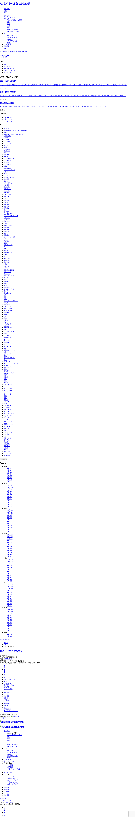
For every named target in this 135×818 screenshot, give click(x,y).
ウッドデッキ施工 (9, 237)
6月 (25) (9, 571)
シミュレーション (9, 170)
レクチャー (7, 392)
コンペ (6, 377)
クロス (6, 322)
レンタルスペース (9, 158)
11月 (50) (10, 537)
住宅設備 (7, 151)
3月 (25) (9, 577)
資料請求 (7, 698)
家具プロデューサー (10, 350)
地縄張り (7, 227)
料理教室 (7, 162)
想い (5, 33)
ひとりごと (7, 453)
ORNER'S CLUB (5, 800)
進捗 (5, 254)
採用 (5, 11)
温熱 (5, 166)
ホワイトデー (8, 354)
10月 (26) (10, 514)
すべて (6, 64)
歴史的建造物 (8, 367)
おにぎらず (7, 164)
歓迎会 (6, 320)
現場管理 (7, 371)
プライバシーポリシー (11, 711)
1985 (5, 173)
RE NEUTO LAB (9, 361)
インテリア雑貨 (9, 413)
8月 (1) (9, 634)
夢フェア (7, 277)
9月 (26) (9, 516)
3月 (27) (9, 478)
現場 (5, 369)
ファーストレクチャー (11, 301)
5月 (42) (9, 548)
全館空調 (7, 221)
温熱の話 (7, 446)
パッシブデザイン (9, 432)
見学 (5, 403)
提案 (5, 318)
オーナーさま (8, 327)
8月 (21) (9, 567)
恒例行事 (7, 147)
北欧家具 (7, 196)
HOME (6, 643)
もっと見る (4, 459)
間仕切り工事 (8, 252)
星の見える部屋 (9, 289)
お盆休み (7, 229)
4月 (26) (9, 525)
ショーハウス (8, 388)
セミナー (7, 436)
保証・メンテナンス (14, 29)
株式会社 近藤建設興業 (15, 4)
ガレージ (7, 218)
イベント (7, 13)
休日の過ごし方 (9, 270)
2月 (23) (9, 579)
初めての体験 (8, 225)
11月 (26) (10, 487)
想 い (8, 748)
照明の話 (7, 128)
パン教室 (7, 185)
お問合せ (7, 700)
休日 (5, 297)
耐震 (5, 132)
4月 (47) (9, 550)
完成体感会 (7, 293)
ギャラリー (7, 409)
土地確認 (7, 231)
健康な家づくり (12, 37)
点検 (5, 352)
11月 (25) (10, 586)
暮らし (6, 210)
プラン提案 (7, 306)
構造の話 (7, 428)
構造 (5, 360)
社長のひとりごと (9, 70)
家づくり (7, 212)
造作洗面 (7, 281)
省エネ (6, 382)
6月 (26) (9, 472)
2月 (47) (9, 554)
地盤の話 (7, 451)
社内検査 (7, 139)
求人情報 (7, 696)
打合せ (6, 172)
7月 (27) (9, 594)
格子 (5, 223)
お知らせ (7, 703)
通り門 (6, 291)
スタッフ (7, 419)
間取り (6, 145)
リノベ (6, 175)
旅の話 (6, 365)
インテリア (7, 411)
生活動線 (7, 262)
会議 (5, 396)
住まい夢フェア (9, 275)
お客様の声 (7, 66)
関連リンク (7, 709)
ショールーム (8, 402)
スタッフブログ (9, 72)
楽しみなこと (8, 181)
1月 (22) (9, 506)
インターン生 (8, 245)
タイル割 (7, 258)
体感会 (6, 450)
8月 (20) (9, 468)
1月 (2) (9, 636)
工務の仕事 (7, 194)
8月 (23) (9, 617)
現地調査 (7, 342)
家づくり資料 (8, 310)
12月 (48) (10, 535)
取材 (5, 316)
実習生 (6, 348)
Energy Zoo (7, 168)
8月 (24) (9, 493)
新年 (5, 153)
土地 (5, 333)
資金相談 (7, 204)
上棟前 (6, 156)
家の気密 (7, 455)
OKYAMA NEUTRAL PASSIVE (14, 134)
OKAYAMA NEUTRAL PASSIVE (15, 130)
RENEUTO (7, 44)
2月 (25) (9, 529)
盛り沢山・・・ (9, 440)
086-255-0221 (8, 659)
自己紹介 (7, 417)
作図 (5, 285)
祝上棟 (6, 442)
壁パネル (7, 187)
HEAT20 (6, 340)
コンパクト (7, 143)
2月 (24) (9, 480)
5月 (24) (9, 474)
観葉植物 (7, 287)
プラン (6, 239)
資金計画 (7, 206)
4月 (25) (9, 476)
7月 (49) (9, 544)
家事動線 (7, 260)
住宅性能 (7, 179)
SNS (5, 386)
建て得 (6, 400)
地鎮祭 (6, 430)
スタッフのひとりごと (11, 363)
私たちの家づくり (9, 18)
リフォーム (7, 160)
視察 (5, 375)
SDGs (9, 43)
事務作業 (7, 192)
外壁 (5, 268)
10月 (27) (10, 489)
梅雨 (5, 299)
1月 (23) (9, 481)
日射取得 (7, 154)
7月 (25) (9, 495)
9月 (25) (9, 491)
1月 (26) (9, 531)
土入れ (6, 344)
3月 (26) (9, 602)
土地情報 (7, 46)
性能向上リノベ (9, 177)
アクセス (7, 694)
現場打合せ (7, 324)
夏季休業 (7, 235)
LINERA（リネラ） (13, 31)
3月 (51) (9, 552)
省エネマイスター (9, 358)
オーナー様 (7, 394)
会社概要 (10, 765)
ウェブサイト (8, 335)
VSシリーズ (7, 426)
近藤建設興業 (8, 214)
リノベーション (9, 421)
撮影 (5, 314)
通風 (5, 356)
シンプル (7, 141)
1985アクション (12, 41)
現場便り (7, 444)
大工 (5, 247)
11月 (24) (10, 561)
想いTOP (10, 35)
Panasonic (7, 149)
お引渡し (7, 434)
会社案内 (7, 9)
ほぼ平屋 (7, 220)
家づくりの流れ (5, 639)
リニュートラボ (9, 373)
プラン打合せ (8, 183)
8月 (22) (9, 592)
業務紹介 (7, 241)
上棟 (5, 329)
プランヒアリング (9, 331)
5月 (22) (9, 523)
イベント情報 (8, 308)
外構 (5, 264)
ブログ (6, 48)
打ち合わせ (7, 405)
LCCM (9, 39)
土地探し (7, 312)
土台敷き (7, 200)
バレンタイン (8, 384)
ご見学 (6, 202)
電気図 (6, 250)
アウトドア (7, 272)
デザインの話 (8, 424)
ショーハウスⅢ (9, 390)
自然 (5, 295)
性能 (8, 24)
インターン (7, 346)
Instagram (6, 326)
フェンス (7, 266)
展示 (5, 198)
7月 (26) (9, 470)
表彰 (5, 379)
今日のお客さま (9, 438)
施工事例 (7, 16)
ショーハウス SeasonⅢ (11, 216)
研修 (5, 398)
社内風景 (7, 407)
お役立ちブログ (9, 68)
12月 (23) (10, 510)
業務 (5, 248)
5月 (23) (9, 499)
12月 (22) (10, 485)
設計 (8, 22)
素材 (8, 27)
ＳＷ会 (6, 448)
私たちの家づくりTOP (14, 20)
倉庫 (5, 243)
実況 (5, 233)
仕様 (8, 26)
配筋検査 (7, 208)
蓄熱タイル (7, 189)
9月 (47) (9, 541)
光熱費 (6, 303)
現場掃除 (7, 304)
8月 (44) (9, 542)
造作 (5, 283)
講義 (5, 381)
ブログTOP (11, 776)
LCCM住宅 (7, 136)
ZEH (5, 423)
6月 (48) (9, 546)
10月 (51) (10, 539)
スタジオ (7, 191)
